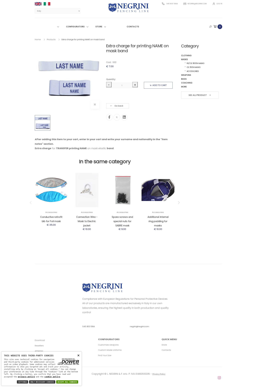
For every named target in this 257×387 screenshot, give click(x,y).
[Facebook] (109, 117)
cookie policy (52, 376)
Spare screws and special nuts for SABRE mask (122, 221)
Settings (22, 382)
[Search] (210, 27)
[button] (217, 26)
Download (40, 340)
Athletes (39, 351)
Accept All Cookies (67, 382)
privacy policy (26, 376)
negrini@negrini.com (197, 3)
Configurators (75, 26)
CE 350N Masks (194, 67)
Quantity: (110, 79)
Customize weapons (108, 344)
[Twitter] (117, 117)
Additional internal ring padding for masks (158, 221)
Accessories (51, 212)
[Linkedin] (124, 117)
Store (98, 26)
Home (38, 39)
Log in (219, 3)
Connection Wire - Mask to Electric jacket (87, 221)
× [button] (78, 355)
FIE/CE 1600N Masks (195, 63)
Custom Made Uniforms (110, 350)
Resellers (39, 345)
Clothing (186, 55)
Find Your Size (104, 355)
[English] (39, 4)
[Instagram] (128, 378)
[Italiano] (48, 4)
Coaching (186, 82)
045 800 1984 (172, 3)
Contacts (133, 26)
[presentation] (31, 202)
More (184, 86)
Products (51, 39)
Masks (184, 59)
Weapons (186, 75)
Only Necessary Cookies (42, 382)
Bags (184, 79)
